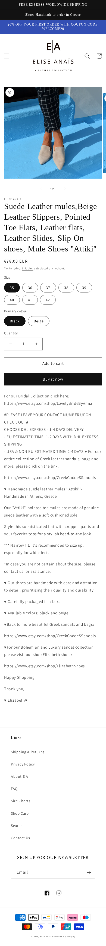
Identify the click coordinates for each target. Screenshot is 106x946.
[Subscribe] (89, 872)
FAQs (15, 788)
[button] (7, 56)
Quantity (11, 333)
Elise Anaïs (46, 936)
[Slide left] (41, 189)
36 (30, 287)
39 (84, 287)
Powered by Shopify (63, 936)
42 (48, 299)
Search (17, 825)
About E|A (19, 776)
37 (48, 287)
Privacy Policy (23, 764)
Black (15, 321)
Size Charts (20, 800)
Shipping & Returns (28, 751)
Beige (39, 321)
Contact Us (20, 837)
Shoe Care (20, 813)
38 (66, 287)
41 (30, 299)
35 (12, 287)
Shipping (27, 268)
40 (12, 299)
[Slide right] (65, 189)
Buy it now (53, 379)
